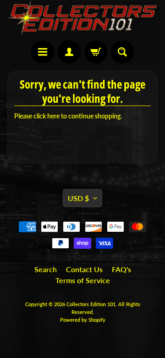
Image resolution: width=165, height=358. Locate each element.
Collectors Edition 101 (91, 304)
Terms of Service (82, 280)
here (53, 116)
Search (45, 269)
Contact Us (84, 269)
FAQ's (121, 269)
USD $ (78, 198)
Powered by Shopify (82, 320)
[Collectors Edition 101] (82, 18)
